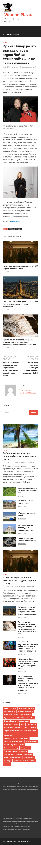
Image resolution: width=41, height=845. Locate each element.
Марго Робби (31, 724)
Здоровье (7, 718)
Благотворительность (25, 711)
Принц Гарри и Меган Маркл (13, 741)
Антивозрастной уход (26, 708)
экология (7, 764)
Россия (6, 745)
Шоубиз (5, 42)
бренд (6, 757)
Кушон (16, 724)
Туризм (5, 450)
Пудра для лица (31, 741)
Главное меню (12, 34)
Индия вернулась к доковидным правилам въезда (26, 527)
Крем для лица (23, 721)
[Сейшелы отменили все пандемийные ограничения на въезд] (20, 448)
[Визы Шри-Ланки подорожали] (9, 508)
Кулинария (7, 724)
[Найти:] (20, 412)
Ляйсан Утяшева (15, 229)
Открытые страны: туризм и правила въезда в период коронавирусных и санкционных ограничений (20, 733)
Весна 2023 (8, 714)
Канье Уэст (30, 718)
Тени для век (25, 748)
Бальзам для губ (9, 711)
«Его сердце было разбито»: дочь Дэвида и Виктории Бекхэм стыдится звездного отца (28, 663)
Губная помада (26, 714)
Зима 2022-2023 (18, 718)
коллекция (7, 761)
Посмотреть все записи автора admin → (27, 392)
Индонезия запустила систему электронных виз (27, 490)
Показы (14, 738)
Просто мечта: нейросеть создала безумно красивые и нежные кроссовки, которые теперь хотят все (19, 342)
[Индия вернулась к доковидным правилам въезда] (9, 533)
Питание (7, 738)
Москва (33, 727)
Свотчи (21, 745)
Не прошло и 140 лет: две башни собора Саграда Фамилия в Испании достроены (20, 304)
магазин (26, 761)
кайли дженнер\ (15, 757)
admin (16, 67)
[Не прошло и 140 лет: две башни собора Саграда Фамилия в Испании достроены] (20, 299)
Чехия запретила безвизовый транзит (27, 539)
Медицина (18, 727)
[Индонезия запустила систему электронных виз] (9, 496)
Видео (16, 714)
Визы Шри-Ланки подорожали (25, 502)
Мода (26, 727)
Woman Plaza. (18, 14)
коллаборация (29, 757)
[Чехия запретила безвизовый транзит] (9, 546)
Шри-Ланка (28, 754)
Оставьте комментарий (28, 67)
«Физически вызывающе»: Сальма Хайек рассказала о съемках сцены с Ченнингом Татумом (28, 646)
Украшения (23, 751)
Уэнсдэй (19, 754)
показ (33, 761)
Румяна (14, 745)
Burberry (7, 708)
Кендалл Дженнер (10, 721)
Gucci (14, 708)
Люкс (22, 724)
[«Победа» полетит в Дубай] (9, 521)
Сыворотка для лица (11, 748)
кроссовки (17, 761)
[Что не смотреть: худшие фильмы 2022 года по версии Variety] (20, 263)
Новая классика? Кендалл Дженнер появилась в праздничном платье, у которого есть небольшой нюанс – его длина (28, 683)
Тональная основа (10, 751)
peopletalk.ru (16, 222)
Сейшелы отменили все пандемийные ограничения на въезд (20, 456)
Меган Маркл (8, 727)
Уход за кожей (9, 754)
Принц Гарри (23, 738)
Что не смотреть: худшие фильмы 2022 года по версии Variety (20, 267)
